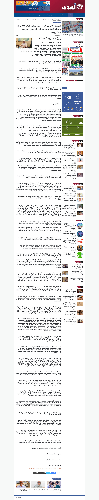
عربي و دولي (38, 15)
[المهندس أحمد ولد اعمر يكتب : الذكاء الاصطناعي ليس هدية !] (80, 248)
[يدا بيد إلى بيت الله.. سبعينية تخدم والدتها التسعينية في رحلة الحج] (80, 321)
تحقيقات (61, 15)
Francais (19, 15)
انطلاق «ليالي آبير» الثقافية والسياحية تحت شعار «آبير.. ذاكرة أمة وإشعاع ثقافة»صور (69, 213)
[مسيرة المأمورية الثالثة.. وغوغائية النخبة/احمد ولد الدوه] (65, 273)
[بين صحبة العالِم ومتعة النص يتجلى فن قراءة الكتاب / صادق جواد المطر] (80, 200)
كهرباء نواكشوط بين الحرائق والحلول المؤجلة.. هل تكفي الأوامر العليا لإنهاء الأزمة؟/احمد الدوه (69, 168)
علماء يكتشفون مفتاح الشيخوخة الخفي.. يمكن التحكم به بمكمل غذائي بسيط (70, 313)
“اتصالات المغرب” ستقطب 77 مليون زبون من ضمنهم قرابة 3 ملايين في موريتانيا (69, 240)
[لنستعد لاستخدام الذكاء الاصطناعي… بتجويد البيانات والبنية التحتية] (80, 234)
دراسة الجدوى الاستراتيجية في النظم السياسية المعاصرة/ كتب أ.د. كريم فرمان (69, 176)
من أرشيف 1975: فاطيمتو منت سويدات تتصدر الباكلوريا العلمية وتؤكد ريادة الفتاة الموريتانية (69, 305)
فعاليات (55, 15)
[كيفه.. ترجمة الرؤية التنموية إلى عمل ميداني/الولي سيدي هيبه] (65, 279)
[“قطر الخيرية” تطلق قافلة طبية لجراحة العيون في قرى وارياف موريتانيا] (54, 484)
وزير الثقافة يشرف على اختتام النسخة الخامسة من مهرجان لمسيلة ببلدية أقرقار (69, 188)
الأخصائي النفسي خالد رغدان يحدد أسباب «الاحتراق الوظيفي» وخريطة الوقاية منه (69, 153)
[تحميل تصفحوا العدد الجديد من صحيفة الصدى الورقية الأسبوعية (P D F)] (72, 76)
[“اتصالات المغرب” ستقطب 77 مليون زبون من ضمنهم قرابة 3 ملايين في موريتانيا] (80, 241)
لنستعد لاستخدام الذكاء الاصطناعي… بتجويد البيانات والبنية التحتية (69, 233)
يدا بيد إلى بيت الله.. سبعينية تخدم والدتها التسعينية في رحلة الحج (69, 321)
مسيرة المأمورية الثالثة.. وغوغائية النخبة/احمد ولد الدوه (77, 273)
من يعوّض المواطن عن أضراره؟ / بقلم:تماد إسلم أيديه (70, 160)
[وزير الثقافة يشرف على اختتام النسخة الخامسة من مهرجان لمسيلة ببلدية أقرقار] (80, 188)
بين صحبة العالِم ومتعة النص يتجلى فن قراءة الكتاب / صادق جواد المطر (69, 200)
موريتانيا (75, 15)
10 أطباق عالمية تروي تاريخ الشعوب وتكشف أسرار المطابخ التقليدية (69, 297)
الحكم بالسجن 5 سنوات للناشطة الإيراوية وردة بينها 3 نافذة (39, 490)
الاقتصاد (66, 15)
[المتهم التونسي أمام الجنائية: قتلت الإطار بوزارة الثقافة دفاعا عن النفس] (23, 484)
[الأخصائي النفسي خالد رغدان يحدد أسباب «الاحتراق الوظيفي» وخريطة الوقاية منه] (80, 153)
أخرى (33, 15)
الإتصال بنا (28, 15)
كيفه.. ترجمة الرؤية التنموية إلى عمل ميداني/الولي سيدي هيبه (76, 279)
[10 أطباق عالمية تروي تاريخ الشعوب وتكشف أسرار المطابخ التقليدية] (80, 297)
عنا (23, 15)
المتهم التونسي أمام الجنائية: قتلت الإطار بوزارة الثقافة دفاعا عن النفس (23, 490)
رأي (52, 15)
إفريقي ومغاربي (46, 15)
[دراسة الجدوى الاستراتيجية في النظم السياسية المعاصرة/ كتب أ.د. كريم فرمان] (80, 175)
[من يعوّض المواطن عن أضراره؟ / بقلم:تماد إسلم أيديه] (80, 160)
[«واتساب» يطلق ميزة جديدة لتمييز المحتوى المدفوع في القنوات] (80, 255)
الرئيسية (80, 15)
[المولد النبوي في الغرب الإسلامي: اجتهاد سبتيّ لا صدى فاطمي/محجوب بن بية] (80, 206)
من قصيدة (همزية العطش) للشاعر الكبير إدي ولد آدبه (69, 194)
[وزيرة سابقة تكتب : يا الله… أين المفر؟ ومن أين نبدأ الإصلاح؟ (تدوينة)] (65, 266)
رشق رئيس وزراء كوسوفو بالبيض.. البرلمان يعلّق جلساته (69, 291)
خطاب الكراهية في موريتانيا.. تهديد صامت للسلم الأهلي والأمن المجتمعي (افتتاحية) (73, 35)
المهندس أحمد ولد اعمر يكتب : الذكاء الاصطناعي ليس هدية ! (70, 247)
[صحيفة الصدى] (72, 7)
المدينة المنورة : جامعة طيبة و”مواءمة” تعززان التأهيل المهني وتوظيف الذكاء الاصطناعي (69, 226)
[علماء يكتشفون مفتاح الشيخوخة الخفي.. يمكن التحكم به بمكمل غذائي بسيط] (80, 312)
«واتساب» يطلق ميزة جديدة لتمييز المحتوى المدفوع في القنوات (69, 254)
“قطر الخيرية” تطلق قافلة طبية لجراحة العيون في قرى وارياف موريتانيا (54, 490)
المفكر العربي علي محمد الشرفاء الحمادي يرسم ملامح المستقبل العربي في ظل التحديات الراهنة (69, 146)
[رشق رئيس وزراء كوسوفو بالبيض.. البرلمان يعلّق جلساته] (80, 291)
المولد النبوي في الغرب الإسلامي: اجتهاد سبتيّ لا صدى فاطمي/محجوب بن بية (69, 206)
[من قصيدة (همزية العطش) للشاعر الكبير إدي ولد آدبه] (80, 195)
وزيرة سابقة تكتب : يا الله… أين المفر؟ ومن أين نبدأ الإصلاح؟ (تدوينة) (76, 266)
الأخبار (70, 15)
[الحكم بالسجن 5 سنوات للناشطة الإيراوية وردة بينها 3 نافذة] (38, 484)
